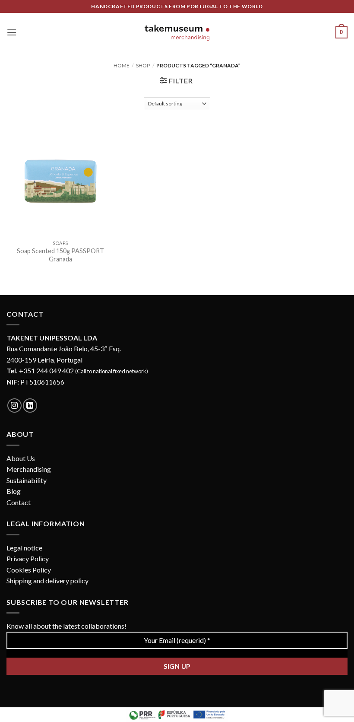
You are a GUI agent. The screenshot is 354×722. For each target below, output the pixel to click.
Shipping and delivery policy (47, 580)
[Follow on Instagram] (14, 405)
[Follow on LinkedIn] (30, 405)
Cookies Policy (28, 570)
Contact (18, 502)
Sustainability (26, 480)
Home (122, 65)
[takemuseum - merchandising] (177, 33)
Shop (143, 65)
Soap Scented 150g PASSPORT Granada (60, 255)
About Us (20, 458)
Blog (13, 491)
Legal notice (24, 548)
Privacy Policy (27, 558)
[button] (11, 32)
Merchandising (28, 469)
